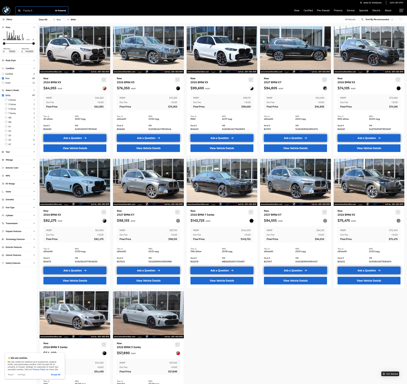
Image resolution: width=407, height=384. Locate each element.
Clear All (43, 19)
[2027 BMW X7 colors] (325, 88)
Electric (377, 10)
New (296, 10)
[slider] (4, 43)
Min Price (6, 49)
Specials (363, 10)
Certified (308, 10)
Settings (21, 374)
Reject (11, 374)
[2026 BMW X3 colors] (104, 88)
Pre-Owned (323, 10)
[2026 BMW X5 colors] (178, 88)
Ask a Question (72, 138)
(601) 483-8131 (396, 2)
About (388, 10)
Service (351, 10)
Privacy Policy (39, 369)
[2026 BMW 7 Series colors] (251, 221)
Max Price (25, 49)
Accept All (55, 374)
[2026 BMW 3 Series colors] (104, 353)
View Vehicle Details (75, 148)
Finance (338, 10)
